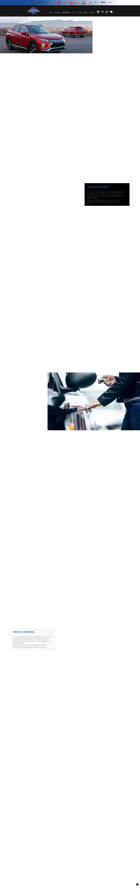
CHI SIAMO (57, 12)
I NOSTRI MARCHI (66, 12)
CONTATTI (92, 12)
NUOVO (74, 12)
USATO (80, 12)
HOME (50, 12)
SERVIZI (86, 12)
